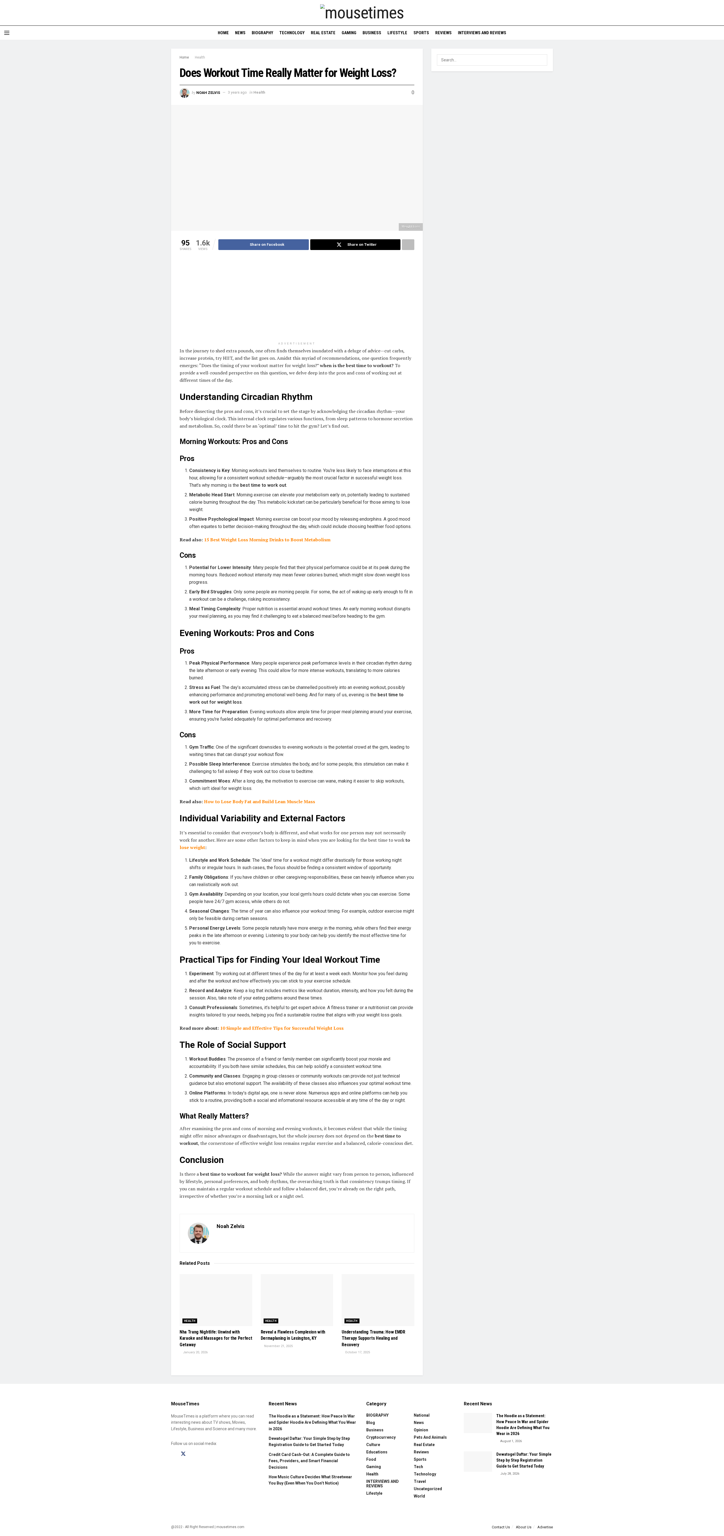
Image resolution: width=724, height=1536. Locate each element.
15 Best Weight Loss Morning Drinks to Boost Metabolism (267, 540)
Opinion (421, 1430)
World (419, 1496)
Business (372, 32)
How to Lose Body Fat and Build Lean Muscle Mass (259, 801)
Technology (292, 32)
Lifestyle (397, 32)
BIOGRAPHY (262, 32)
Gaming (349, 32)
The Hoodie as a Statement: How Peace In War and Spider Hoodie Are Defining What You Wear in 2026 (312, 1422)
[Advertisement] (297, 299)
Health (200, 57)
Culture (373, 1444)
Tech (418, 1466)
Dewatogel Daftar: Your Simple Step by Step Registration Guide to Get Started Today (523, 1460)
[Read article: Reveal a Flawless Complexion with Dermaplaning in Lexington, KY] (297, 1300)
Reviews (443, 32)
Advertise (545, 1527)
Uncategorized (428, 1489)
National (422, 1415)
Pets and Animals (430, 1437)
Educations (376, 1452)
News (240, 32)
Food (371, 1459)
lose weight (192, 847)
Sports (421, 32)
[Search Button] (718, 33)
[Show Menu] (6, 33)
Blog (370, 1422)
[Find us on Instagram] (193, 1454)
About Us (523, 1527)
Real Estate (323, 32)
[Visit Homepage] (362, 12)
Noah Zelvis (208, 92)
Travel (420, 1481)
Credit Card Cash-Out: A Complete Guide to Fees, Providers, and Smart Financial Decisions (309, 1461)
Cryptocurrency (381, 1437)
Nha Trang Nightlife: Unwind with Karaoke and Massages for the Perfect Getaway (216, 1338)
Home (223, 32)
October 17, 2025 (357, 1352)
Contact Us (501, 1527)
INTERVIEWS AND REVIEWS (482, 32)
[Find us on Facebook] (173, 1454)
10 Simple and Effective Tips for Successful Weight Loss (282, 1028)
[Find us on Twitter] (183, 1454)
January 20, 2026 (195, 1352)
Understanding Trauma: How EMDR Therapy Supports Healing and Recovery (373, 1338)
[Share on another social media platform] (408, 244)
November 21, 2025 (278, 1346)
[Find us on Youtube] (203, 1454)
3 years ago (237, 92)
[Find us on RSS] (213, 1454)
